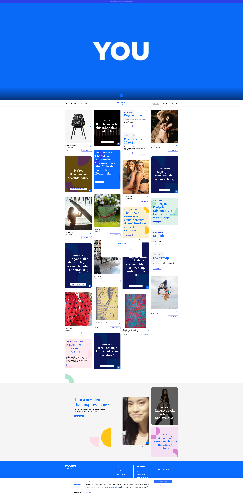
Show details (89, 492)
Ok (131, 250)
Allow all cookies (163, 481)
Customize (162, 485)
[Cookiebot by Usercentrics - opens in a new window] (77, 492)
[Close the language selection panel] (139, 240)
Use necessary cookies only (163, 490)
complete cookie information (113, 487)
